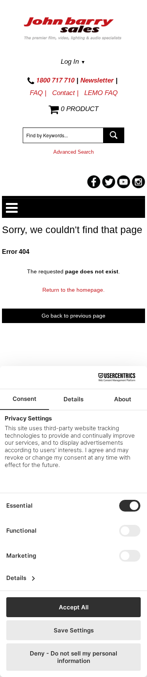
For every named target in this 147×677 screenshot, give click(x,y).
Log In (73, 61)
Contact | (65, 93)
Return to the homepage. (73, 290)
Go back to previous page (73, 315)
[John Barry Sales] (73, 29)
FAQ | (38, 93)
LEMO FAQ (101, 93)
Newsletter (97, 80)
